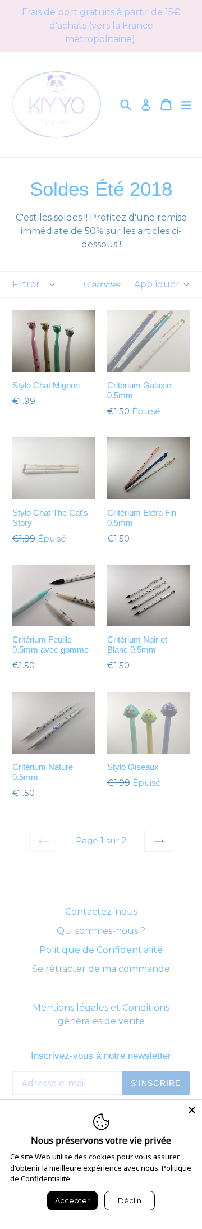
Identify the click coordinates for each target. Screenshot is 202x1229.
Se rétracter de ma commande (101, 969)
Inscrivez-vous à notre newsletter (101, 1056)
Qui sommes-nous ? (101, 930)
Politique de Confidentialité (101, 949)
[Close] (192, 1110)
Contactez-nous (101, 911)
